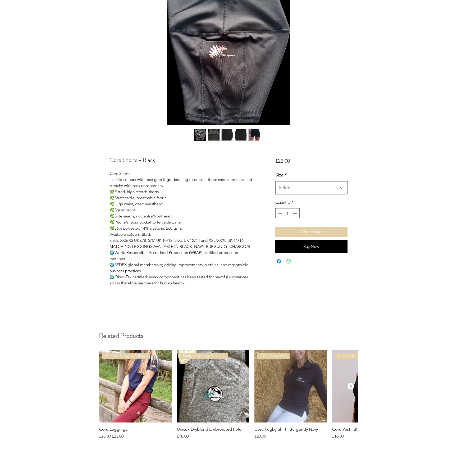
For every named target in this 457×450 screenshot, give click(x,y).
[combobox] (311, 187)
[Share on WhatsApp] (289, 261)
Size (281, 175)
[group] (228, 397)
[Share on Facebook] (279, 261)
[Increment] (295, 213)
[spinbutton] (287, 213)
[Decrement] (279, 213)
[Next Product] (351, 386)
